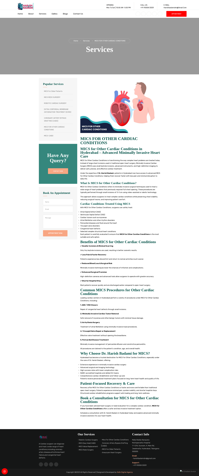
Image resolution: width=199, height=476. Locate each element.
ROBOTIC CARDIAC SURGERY (55, 103)
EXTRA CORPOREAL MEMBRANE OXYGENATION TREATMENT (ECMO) (57, 110)
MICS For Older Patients (53, 91)
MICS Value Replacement (88, 446)
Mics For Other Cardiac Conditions (115, 440)
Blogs (65, 14)
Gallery (54, 14)
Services (42, 14)
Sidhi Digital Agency (125, 472)
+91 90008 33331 (140, 465)
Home (20, 14)
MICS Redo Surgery (86, 450)
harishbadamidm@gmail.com (144, 458)
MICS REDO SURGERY (52, 97)
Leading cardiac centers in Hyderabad (95, 298)
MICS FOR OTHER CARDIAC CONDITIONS (54, 128)
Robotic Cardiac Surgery (88, 440)
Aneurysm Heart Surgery (111, 452)
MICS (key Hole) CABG (87, 443)
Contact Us (78, 14)
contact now (58, 171)
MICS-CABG (48, 136)
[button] (188, 471)
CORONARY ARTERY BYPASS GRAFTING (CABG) (55, 119)
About (31, 14)
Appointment (176, 14)
